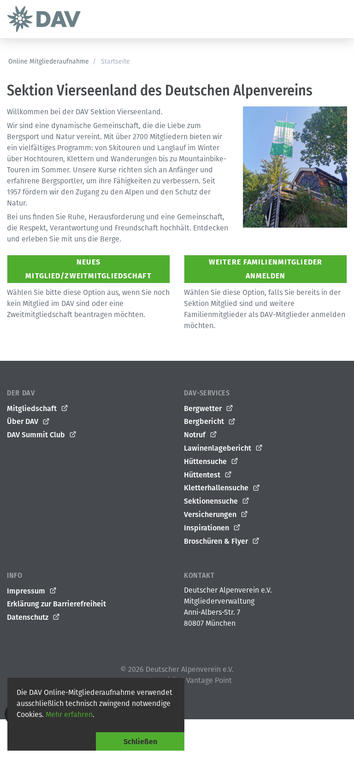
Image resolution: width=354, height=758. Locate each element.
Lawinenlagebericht (218, 448)
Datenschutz (28, 617)
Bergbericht (205, 421)
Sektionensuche (212, 501)
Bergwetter (204, 408)
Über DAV (23, 421)
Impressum (27, 591)
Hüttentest (203, 474)
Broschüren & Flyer (217, 541)
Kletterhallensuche (217, 487)
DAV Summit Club (37, 434)
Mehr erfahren (69, 714)
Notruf (195, 434)
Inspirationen (207, 527)
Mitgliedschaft (33, 408)
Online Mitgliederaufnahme (48, 61)
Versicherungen (211, 514)
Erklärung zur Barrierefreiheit (56, 603)
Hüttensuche (206, 461)
